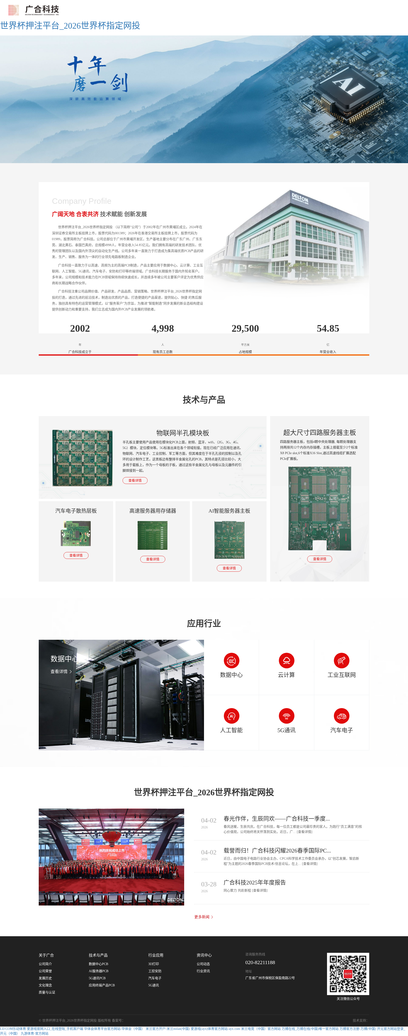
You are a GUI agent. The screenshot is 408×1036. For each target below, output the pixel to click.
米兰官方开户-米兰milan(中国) (168, 1029)
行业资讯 (203, 971)
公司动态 (203, 964)
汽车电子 (155, 978)
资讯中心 (204, 955)
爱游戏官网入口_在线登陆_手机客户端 (55, 1029)
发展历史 (45, 978)
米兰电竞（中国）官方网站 (261, 1029)
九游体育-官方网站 (34, 1033)
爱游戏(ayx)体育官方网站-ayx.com (215, 1029)
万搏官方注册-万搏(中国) (358, 1029)
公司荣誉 (45, 971)
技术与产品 (98, 955)
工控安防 (155, 971)
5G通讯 (153, 985)
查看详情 (135, 480)
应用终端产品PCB (102, 985)
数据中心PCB (98, 964)
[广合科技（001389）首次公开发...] (111, 857)
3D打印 (153, 964)
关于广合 (46, 955)
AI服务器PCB (98, 971)
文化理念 (45, 985)
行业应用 (155, 955)
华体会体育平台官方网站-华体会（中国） (114, 1029)
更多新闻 (202, 917)
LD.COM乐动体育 (13, 1029)
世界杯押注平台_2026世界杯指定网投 (70, 25)
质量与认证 (47, 992)
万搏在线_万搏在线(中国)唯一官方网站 (310, 1029)
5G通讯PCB (97, 978)
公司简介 (45, 964)
